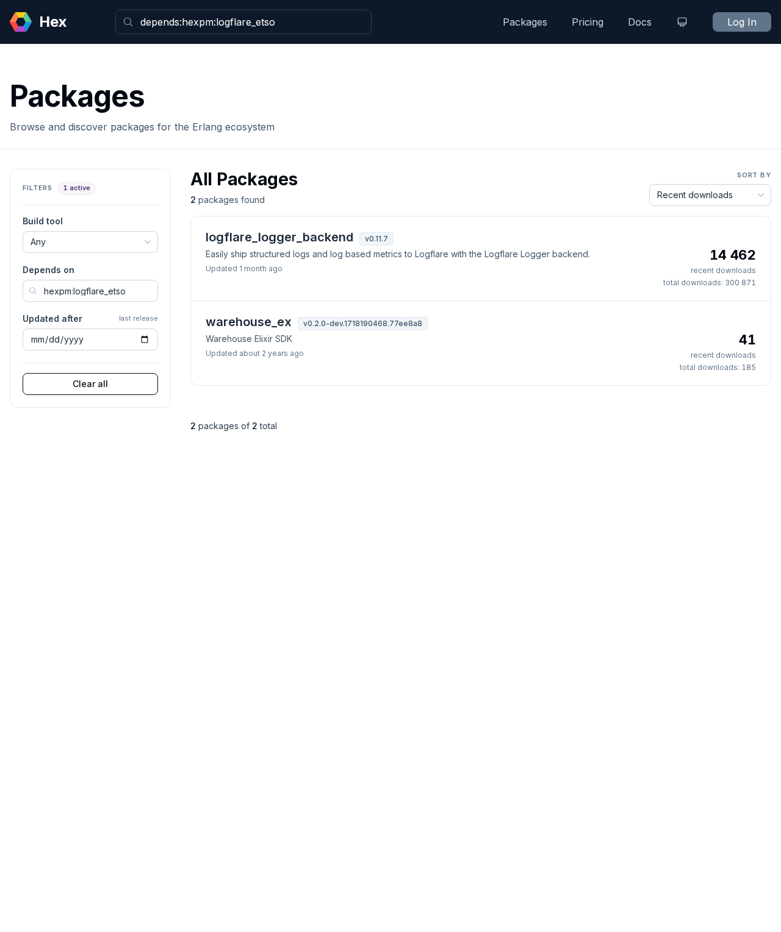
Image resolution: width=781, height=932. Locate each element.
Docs (640, 22)
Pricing (587, 22)
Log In (742, 22)
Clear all (90, 384)
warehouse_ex (249, 322)
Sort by (754, 175)
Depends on (48, 270)
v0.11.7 (376, 238)
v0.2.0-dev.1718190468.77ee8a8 (362, 323)
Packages (525, 22)
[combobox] (243, 22)
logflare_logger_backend (279, 237)
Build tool (43, 221)
